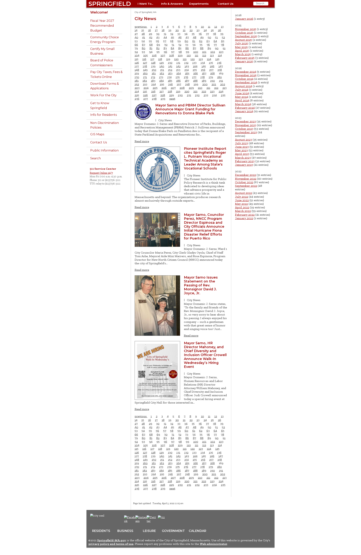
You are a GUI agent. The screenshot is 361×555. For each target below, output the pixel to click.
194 (153, 84)
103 (221, 51)
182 (145, 80)
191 (221, 80)
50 (209, 37)
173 (161, 77)
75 (200, 44)
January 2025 (244, 61)
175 (178, 77)
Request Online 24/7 (101, 173)
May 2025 (241, 47)
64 (215, 41)
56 (157, 41)
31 (165, 33)
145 (204, 66)
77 (215, 44)
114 (220, 55)
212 (216, 88)
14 (136, 30)
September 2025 (246, 36)
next (172, 98)
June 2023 (242, 146)
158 (220, 70)
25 (212, 30)
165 (187, 73)
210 (200, 88)
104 (137, 55)
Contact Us (225, 3)
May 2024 (241, 97)
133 (194, 62)
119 (168, 59)
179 (211, 77)
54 (143, 41)
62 (200, 41)
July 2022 (241, 196)
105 (145, 55)
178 (202, 77)
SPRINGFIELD (109, 3)
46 (180, 37)
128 (153, 62)
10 (202, 26)
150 (154, 70)
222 (204, 91)
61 (193, 41)
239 (163, 98)
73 (186, 44)
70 (166, 44)
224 (221, 91)
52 (223, 37)
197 (179, 84)
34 (185, 33)
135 (211, 62)
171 (145, 77)
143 (187, 66)
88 (201, 48)
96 (165, 51)
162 (162, 73)
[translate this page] (173, 519)
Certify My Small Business (102, 51)
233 (206, 95)
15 (142, 30)
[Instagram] (142, 521)
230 (180, 95)
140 (161, 66)
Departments (199, 3)
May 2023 (241, 150)
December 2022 (245, 175)
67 (143, 44)
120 (176, 59)
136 (219, 62)
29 (150, 33)
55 (150, 41)
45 (172, 37)
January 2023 (244, 164)
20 (177, 30)
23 (197, 30)
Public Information (104, 150)
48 (194, 37)
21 (184, 30)
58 (171, 41)
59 (179, 41)
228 (162, 95)
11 (209, 26)
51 (216, 37)
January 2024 (244, 111)
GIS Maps (97, 134)
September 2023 (246, 132)
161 (154, 73)
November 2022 (245, 178)
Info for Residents (103, 115)
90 (216, 48)
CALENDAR (197, 531)
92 (136, 51)
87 (194, 48)
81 (150, 48)
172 (153, 77)
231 (189, 95)
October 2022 (244, 182)
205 (155, 88)
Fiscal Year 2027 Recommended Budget (102, 25)
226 (145, 95)
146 (212, 66)
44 (165, 37)
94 (150, 51)
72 (179, 44)
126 (137, 62)
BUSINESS (125, 531)
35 (193, 33)
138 (145, 66)
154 (186, 70)
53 (136, 41)
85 (179, 48)
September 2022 (246, 186)
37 (207, 33)
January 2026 (244, 18)
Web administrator (213, 544)
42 (150, 37)
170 (137, 77)
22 (191, 30)
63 (208, 41)
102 (212, 51)
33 (178, 33)
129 (161, 62)
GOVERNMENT (173, 531)
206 (164, 88)
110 (189, 55)
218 (170, 91)
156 (203, 70)
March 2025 (243, 54)
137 (137, 66)
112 (204, 55)
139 (153, 66)
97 (172, 51)
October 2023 (244, 128)
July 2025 (241, 43)
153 (178, 70)
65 (222, 41)
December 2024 (245, 71)
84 (172, 48)
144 (195, 66)
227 (154, 95)
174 (169, 77)
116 (144, 59)
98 (180, 51)
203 (137, 88)
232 (197, 95)
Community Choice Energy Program (104, 39)
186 (178, 80)
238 (154, 98)
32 (171, 33)
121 (185, 59)
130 (170, 62)
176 (186, 77)
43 (157, 37)
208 (182, 88)
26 (219, 30)
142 (178, 66)
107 (163, 55)
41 (143, 37)
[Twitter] (152, 521)
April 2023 (242, 154)
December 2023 (245, 121)
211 (208, 88)
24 (205, 30)
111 (196, 55)
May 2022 (241, 204)
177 (194, 77)
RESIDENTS (101, 531)
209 (191, 88)
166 (195, 73)
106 (154, 55)
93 (143, 51)
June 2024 (242, 93)
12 (215, 26)
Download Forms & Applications (104, 86)
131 (178, 62)
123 (201, 59)
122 (192, 59)
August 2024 (243, 86)
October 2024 (244, 79)
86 (187, 48)
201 (214, 84)
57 (164, 41)
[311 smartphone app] (161, 517)
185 (170, 80)
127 (145, 62)
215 (145, 91)
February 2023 (245, 161)
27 (136, 33)
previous (141, 26)
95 (158, 51)
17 (156, 30)
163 (170, 73)
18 (163, 30)
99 (187, 51)
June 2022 (242, 200)
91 (224, 48)
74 (194, 44)
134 (203, 62)
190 (212, 80)
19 (169, 30)
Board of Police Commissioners (101, 63)
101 (204, 51)
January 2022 (244, 218)
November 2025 (245, 29)
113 (212, 55)
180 (219, 77)
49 (202, 37)
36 (200, 33)
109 (180, 55)
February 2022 (245, 214)
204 (146, 88)
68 (151, 44)
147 (220, 66)
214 (137, 91)
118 (160, 59)
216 (153, 91)
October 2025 (244, 32)
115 (136, 59)
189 (204, 80)
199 (196, 84)
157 (211, 70)
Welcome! (99, 12)
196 (170, 84)
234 (214, 95)
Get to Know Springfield (99, 105)
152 (170, 70)
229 (171, 95)
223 (212, 91)
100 (195, 51)
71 (172, 44)
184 (161, 80)
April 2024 (242, 100)
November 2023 (245, 125)
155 (195, 70)
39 (221, 33)
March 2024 (243, 104)
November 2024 (245, 75)
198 (187, 84)
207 (173, 88)
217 (161, 91)
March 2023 (243, 157)
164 (178, 73)
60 (186, 41)
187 (187, 80)
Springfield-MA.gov (111, 540)
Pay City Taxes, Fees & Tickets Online (106, 74)
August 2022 (243, 193)
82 (157, 48)
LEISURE (149, 531)
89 (209, 48)
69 (158, 44)
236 (137, 98)
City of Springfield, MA (145, 12)
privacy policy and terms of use (110, 544)
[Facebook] (130, 521)
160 (145, 73)
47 (187, 37)
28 (143, 33)
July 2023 (241, 143)
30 (157, 33)
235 (223, 95)
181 (137, 80)
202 (222, 84)
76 (208, 44)
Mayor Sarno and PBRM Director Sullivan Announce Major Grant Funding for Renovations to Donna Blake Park (190, 109)
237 (145, 98)
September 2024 (246, 82)
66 (136, 44)
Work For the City (103, 95)
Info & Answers (172, 3)
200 (205, 84)
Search (95, 158)
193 (145, 84)
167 (204, 73)
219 (178, 91)
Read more (142, 141)
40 (136, 37)
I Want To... (145, 3)
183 (153, 80)
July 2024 (241, 89)
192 (137, 84)
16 (149, 30)
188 (195, 80)
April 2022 (242, 207)
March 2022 (243, 211)
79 (136, 48)
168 (212, 73)
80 (143, 48)
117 (152, 59)
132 (186, 62)
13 (222, 26)
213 (224, 88)
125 (217, 59)
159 (137, 73)
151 (162, 70)
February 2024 (245, 107)
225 (137, 95)
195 (162, 84)
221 (195, 91)
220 (186, 91)
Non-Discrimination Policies (104, 125)
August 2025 (243, 39)
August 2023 (243, 139)
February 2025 (245, 57)
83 (165, 48)
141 (170, 66)
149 (145, 70)
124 (209, 59)
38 (214, 33)
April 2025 (242, 50)
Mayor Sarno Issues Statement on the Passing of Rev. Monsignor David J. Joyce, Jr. (201, 285)
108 (171, 55)
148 (137, 70)
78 (222, 44)
